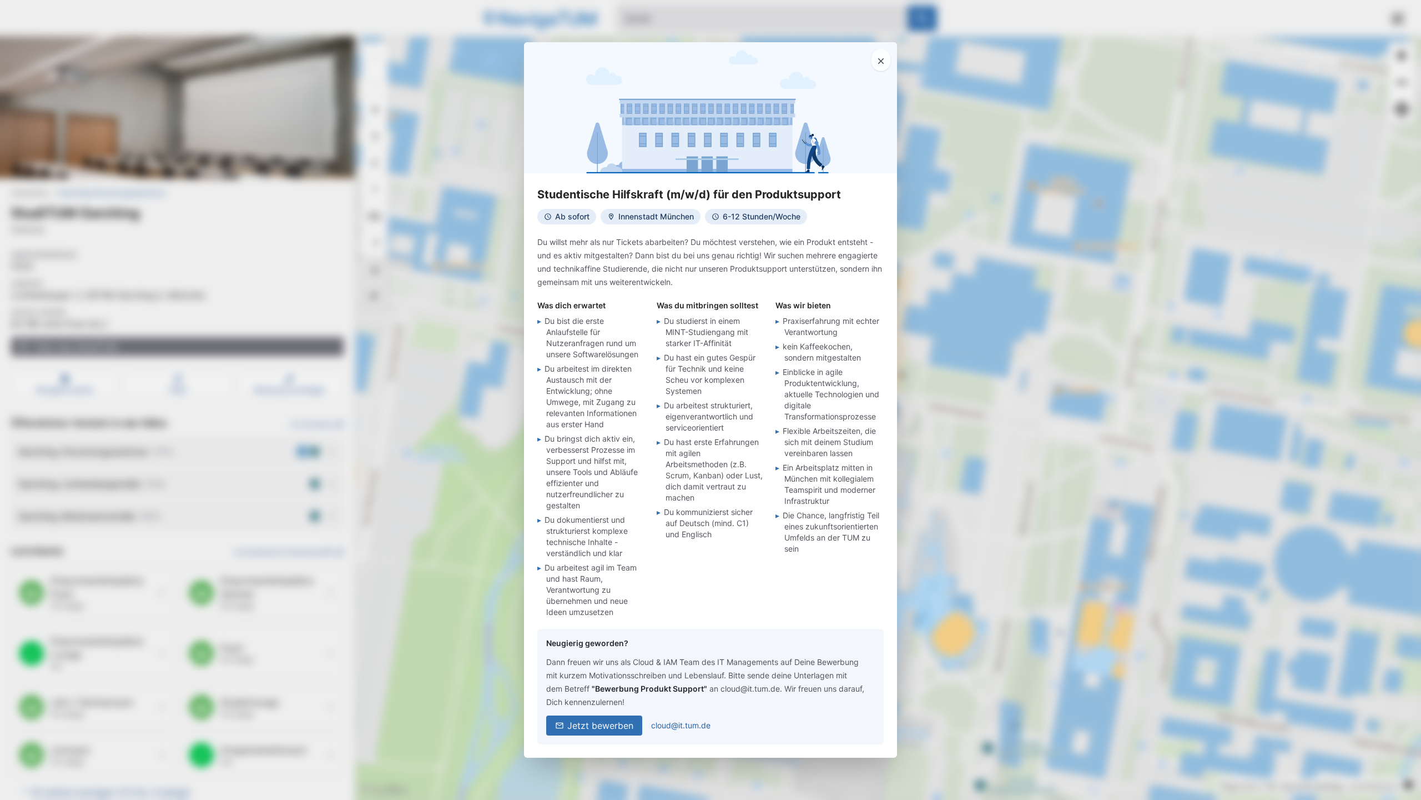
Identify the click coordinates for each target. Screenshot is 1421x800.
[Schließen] (880, 60)
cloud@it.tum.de (680, 725)
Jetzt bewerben (600, 725)
